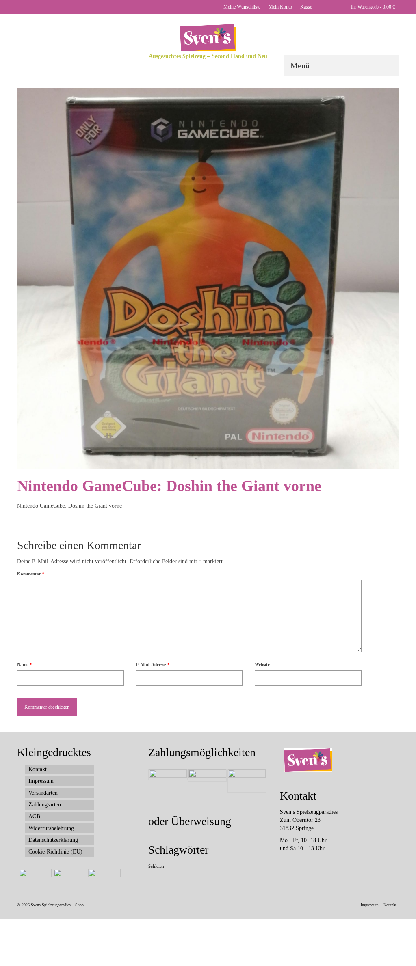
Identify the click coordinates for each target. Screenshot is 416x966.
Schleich (156, 866)
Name (24, 664)
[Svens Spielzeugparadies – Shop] (208, 37)
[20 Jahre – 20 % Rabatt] (34, 879)
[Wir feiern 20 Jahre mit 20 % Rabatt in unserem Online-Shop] (69, 879)
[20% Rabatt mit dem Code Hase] (103, 879)
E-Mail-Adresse (153, 664)
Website (262, 664)
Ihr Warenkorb (372, 7)
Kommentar (31, 573)
